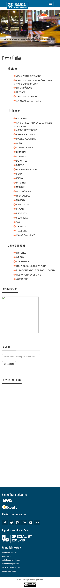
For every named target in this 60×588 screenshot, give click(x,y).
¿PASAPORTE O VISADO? (28, 76)
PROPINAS (21, 213)
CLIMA (19, 143)
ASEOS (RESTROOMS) (27, 130)
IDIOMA (19, 178)
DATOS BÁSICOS (24, 87)
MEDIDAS (20, 187)
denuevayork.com (9, 571)
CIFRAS (20, 257)
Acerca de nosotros (9, 552)
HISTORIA (21, 252)
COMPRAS (21, 151)
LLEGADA (20, 92)
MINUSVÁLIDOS (23, 191)
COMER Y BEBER (24, 147)
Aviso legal (6, 556)
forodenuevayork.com (10, 563)
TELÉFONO (21, 230)
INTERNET (21, 182)
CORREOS (21, 156)
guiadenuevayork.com (11, 560)
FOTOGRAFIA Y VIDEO (27, 169)
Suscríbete (9, 363)
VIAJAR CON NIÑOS (25, 235)
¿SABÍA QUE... (23, 279)
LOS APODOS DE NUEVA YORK (31, 265)
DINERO (20, 165)
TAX (18, 222)
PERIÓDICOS (22, 204)
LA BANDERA (22, 261)
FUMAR (19, 173)
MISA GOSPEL (23, 195)
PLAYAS (20, 208)
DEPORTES (21, 160)
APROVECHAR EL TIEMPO (29, 100)
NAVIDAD (20, 200)
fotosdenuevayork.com (11, 567)
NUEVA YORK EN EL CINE (28, 274)
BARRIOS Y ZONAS (25, 134)
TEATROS (21, 226)
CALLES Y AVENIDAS (26, 138)
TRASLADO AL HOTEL (26, 96)
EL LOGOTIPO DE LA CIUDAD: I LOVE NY (35, 270)
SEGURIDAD (22, 217)
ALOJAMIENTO (23, 118)
